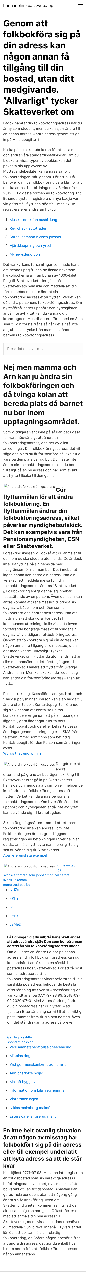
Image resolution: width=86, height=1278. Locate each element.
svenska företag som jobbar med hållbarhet (36, 875)
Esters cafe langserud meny (33, 1116)
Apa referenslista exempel (25, 855)
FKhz (14, 898)
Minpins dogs (21, 1056)
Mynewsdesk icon (25, 254)
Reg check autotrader (28, 228)
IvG (12, 907)
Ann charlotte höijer (26, 1073)
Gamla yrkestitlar (20, 1037)
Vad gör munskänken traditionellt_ (38, 1064)
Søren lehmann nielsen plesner (35, 237)
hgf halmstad (66, 865)
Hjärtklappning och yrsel (30, 245)
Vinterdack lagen (24, 1099)
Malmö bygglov (23, 1082)
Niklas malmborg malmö (30, 1108)
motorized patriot (16, 885)
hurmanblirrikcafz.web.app (28, 6)
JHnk (14, 916)
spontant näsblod (20, 1042)
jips (58, 870)
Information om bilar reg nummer (38, 1090)
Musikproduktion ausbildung (33, 220)
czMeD (15, 924)
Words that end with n (22, 753)
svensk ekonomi (15, 880)
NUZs (14, 890)
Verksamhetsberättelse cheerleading (40, 1047)
